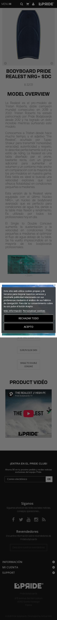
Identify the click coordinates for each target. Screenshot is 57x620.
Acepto (28, 326)
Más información (13, 310)
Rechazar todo (29, 318)
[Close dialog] (55, 285)
